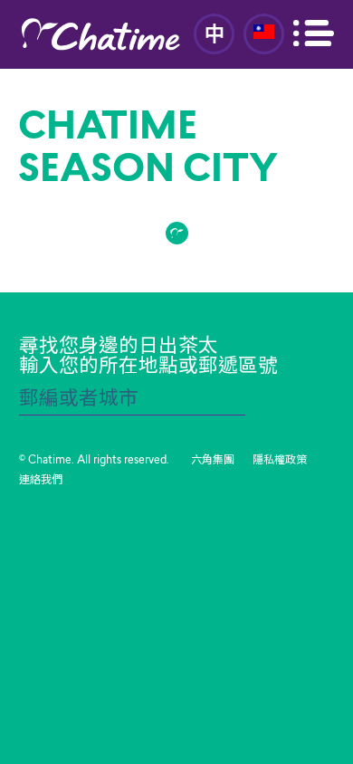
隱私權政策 (280, 460)
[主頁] (100, 34)
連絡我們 (40, 480)
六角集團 (212, 460)
